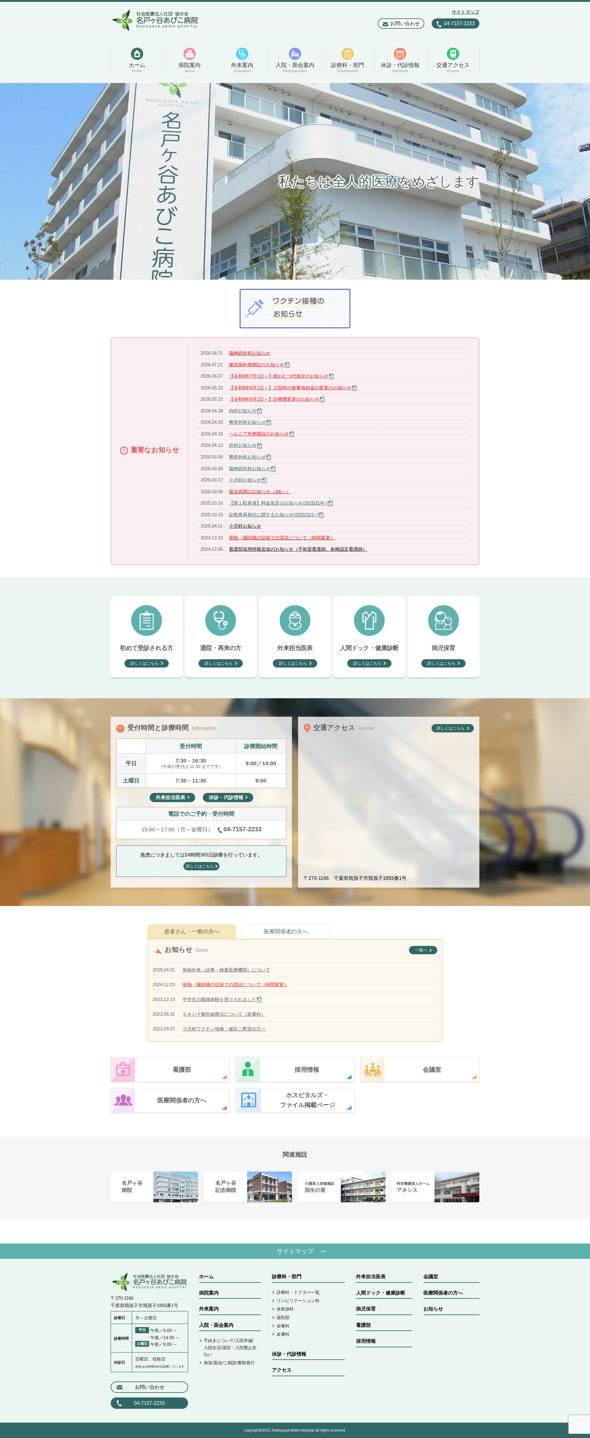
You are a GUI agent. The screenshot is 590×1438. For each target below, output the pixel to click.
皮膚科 (283, 1334)
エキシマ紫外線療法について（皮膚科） (224, 1014)
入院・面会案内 (216, 1325)
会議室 (430, 1276)
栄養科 (283, 1325)
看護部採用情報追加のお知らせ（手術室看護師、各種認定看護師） (298, 549)
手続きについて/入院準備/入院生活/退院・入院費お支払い (230, 1347)
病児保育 (366, 1308)
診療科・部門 (286, 1276)
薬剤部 (283, 1317)
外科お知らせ (243, 445)
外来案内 (209, 1308)
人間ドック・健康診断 (380, 1292)
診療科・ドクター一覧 (298, 1292)
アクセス (282, 1370)
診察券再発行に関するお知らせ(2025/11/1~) (273, 514)
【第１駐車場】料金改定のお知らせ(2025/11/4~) (278, 503)
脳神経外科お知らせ (249, 468)
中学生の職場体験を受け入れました (219, 999)
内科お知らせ (243, 410)
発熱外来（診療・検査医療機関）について (226, 969)
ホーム (206, 1276)
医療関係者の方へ (286, 931)
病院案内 (209, 1292)
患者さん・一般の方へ (191, 931)
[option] (295, 181)
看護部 (363, 1325)
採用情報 (366, 1341)
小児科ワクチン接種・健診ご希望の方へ (224, 1028)
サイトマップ (465, 11)
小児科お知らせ (245, 480)
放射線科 (285, 1308)
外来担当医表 (371, 1276)
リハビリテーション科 (298, 1300)
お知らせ (433, 1308)
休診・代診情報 (289, 1354)
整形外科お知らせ (247, 422)
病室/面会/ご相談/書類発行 (229, 1362)
